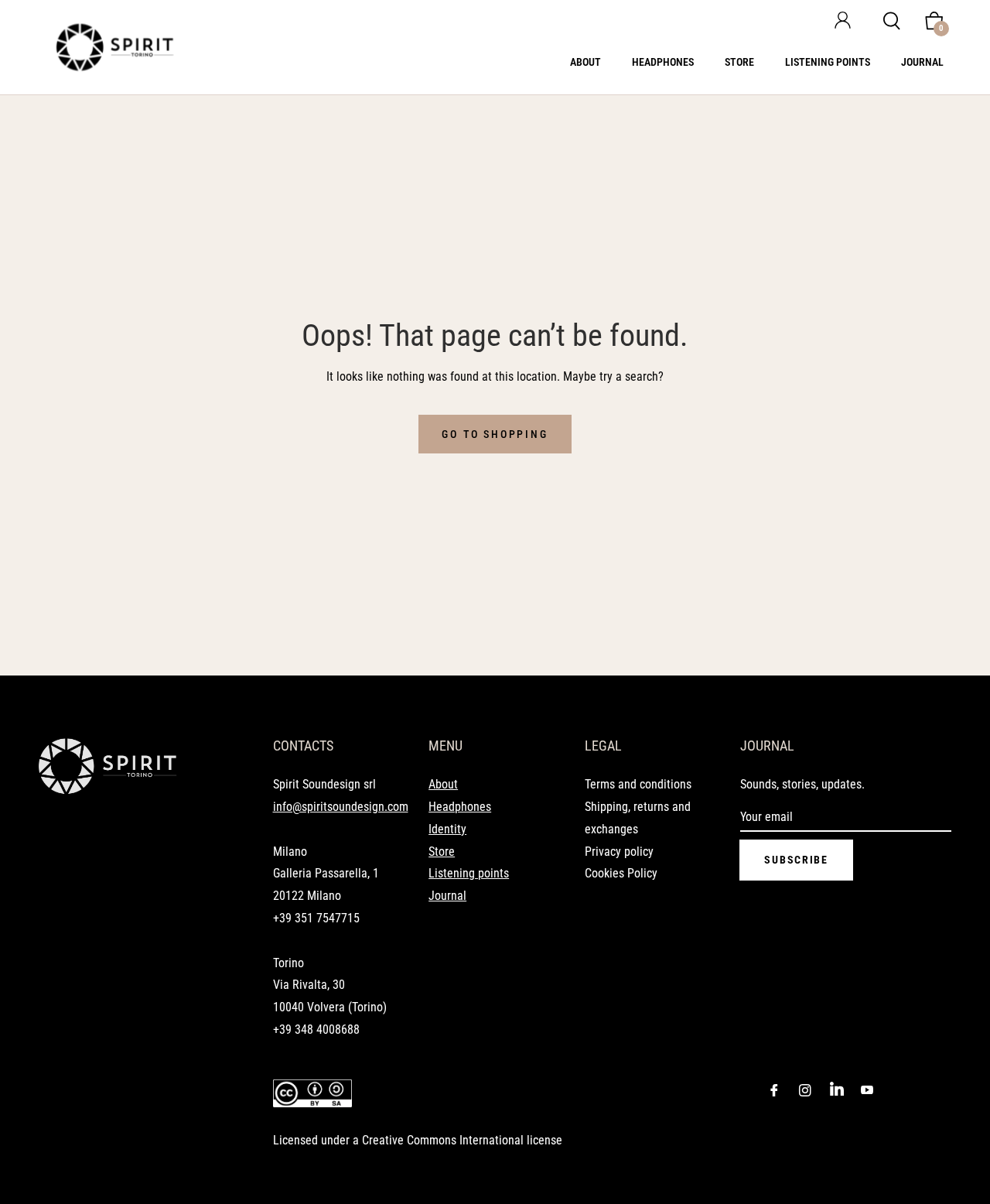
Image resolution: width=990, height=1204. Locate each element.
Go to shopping (495, 434)
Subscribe (796, 859)
